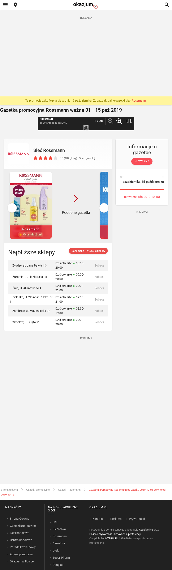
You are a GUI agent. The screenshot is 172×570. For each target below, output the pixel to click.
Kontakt (98, 518)
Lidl (55, 522)
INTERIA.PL (111, 538)
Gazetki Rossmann (69, 489)
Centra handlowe (21, 540)
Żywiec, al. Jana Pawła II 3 (29, 265)
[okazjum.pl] (86, 5)
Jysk (56, 550)
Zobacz (99, 265)
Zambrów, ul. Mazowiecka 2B (31, 310)
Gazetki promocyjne (38, 489)
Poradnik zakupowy (23, 547)
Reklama (116, 518)
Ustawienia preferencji (127, 534)
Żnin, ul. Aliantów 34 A (26, 288)
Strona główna (9, 489)
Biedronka (59, 529)
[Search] (167, 5)
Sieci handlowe (19, 533)
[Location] (15, 5)
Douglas (58, 564)
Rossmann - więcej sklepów (88, 251)
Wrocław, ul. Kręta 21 (26, 322)
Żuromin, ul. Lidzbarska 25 (29, 276)
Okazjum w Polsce (22, 561)
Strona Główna (19, 518)
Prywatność (137, 518)
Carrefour (59, 543)
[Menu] (5, 5)
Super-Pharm (61, 557)
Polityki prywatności (101, 534)
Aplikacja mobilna (21, 554)
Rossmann (139, 100)
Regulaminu (146, 529)
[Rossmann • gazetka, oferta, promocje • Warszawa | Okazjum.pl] (18, 153)
